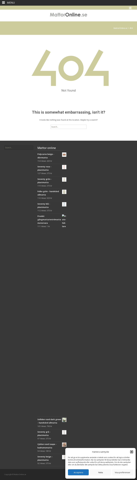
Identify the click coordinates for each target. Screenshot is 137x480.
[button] (131, 452)
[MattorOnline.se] (68, 15)
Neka (100, 472)
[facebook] (130, 8)
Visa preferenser (122, 472)
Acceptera (78, 472)
